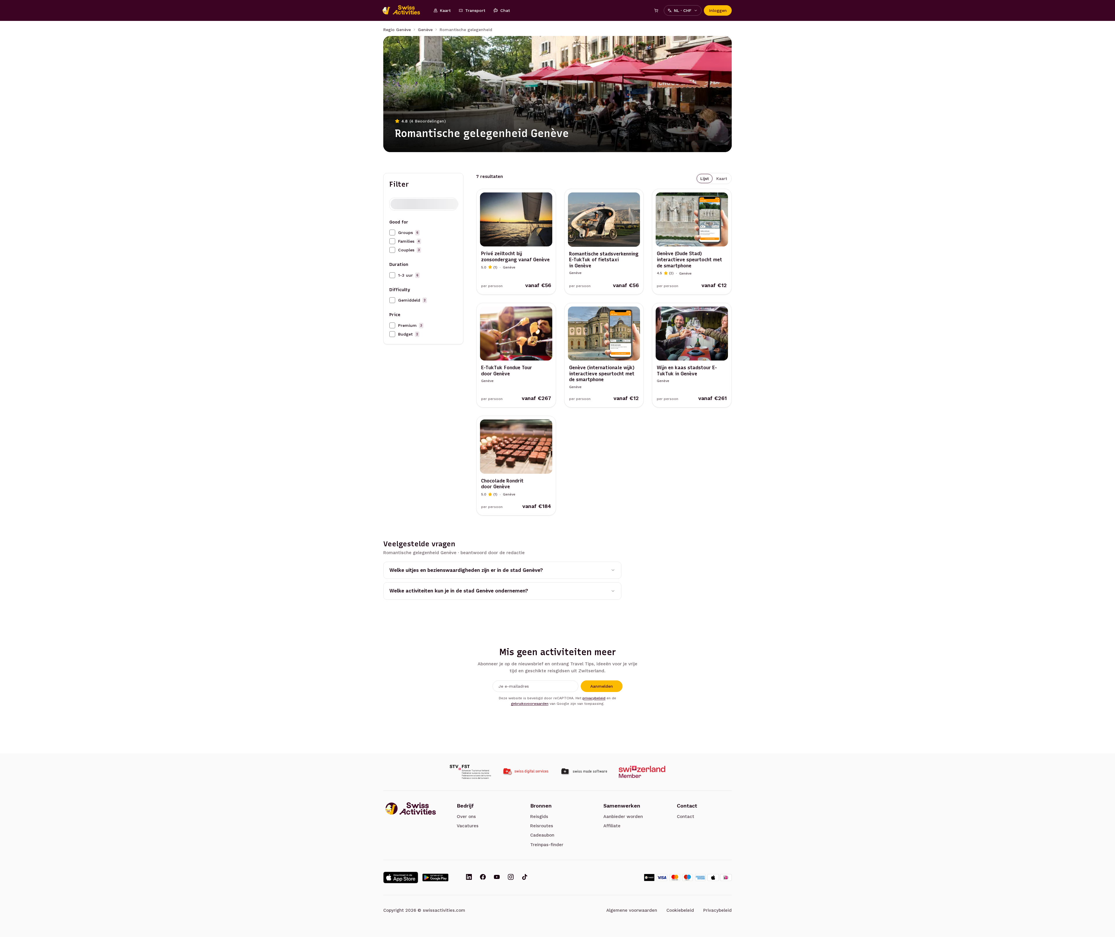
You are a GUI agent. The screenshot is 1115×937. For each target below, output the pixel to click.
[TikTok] (524, 877)
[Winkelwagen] (656, 10)
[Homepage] (404, 10)
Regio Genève (397, 29)
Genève (425, 29)
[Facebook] (483, 877)
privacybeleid (593, 698)
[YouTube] (496, 877)
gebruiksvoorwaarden (529, 704)
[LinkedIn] (469, 877)
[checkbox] (392, 232)
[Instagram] (510, 877)
